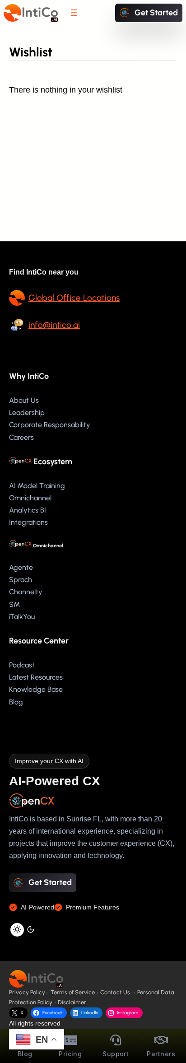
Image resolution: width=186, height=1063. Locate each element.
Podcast (22, 665)
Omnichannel (30, 498)
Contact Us (115, 992)
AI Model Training (37, 485)
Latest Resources (36, 677)
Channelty (25, 591)
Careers (21, 437)
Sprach (20, 579)
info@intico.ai (54, 325)
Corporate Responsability (49, 424)
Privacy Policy (27, 992)
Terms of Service (73, 992)
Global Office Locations (74, 298)
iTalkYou (22, 616)
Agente (21, 567)
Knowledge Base (36, 689)
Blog (16, 702)
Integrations (28, 522)
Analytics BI (27, 510)
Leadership (27, 412)
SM (14, 604)
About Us (24, 400)
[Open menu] (74, 12)
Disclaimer (72, 1002)
